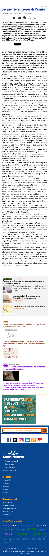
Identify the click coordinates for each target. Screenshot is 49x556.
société (39, 539)
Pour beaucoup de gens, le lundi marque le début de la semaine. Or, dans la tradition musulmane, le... (29, 288)
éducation (29, 525)
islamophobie (41, 529)
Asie (11, 526)
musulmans (39, 533)
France (6, 529)
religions (23, 539)
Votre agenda (8, 502)
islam (32, 529)
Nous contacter (9, 464)
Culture (6, 483)
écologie (22, 526)
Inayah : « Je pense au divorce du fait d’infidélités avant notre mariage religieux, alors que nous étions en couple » (23, 384)
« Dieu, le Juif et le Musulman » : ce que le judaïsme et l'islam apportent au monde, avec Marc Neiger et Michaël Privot (24, 343)
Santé (6, 489)
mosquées (22, 533)
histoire (13, 529)
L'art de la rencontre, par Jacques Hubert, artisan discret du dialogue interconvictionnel (24, 325)
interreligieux (22, 529)
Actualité (7, 480)
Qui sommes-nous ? (11, 461)
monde (7, 533)
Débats (6, 486)
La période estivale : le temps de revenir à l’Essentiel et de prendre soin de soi (26, 297)
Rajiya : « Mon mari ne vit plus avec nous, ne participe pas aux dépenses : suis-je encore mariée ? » (24, 388)
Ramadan (7, 514)
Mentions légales (10, 470)
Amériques (6, 526)
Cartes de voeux (9, 511)
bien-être (16, 526)
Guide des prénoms (10, 508)
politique (8, 539)
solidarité (6, 543)
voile (11, 543)
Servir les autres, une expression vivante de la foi (29, 306)
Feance (44, 526)
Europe (37, 525)
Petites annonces (9, 505)
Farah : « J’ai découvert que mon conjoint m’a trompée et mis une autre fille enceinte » (24, 368)
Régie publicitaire (10, 467)
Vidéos (6, 492)
